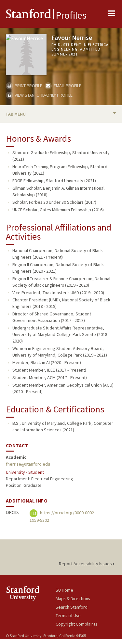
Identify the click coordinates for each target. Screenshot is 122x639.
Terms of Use (68, 615)
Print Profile (28, 85)
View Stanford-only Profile (43, 95)
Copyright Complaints (76, 624)
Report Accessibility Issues (86, 564)
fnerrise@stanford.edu (28, 464)
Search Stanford (72, 607)
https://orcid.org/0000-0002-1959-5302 (62, 516)
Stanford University (31, 593)
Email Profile (67, 85)
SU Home (64, 590)
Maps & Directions (73, 598)
